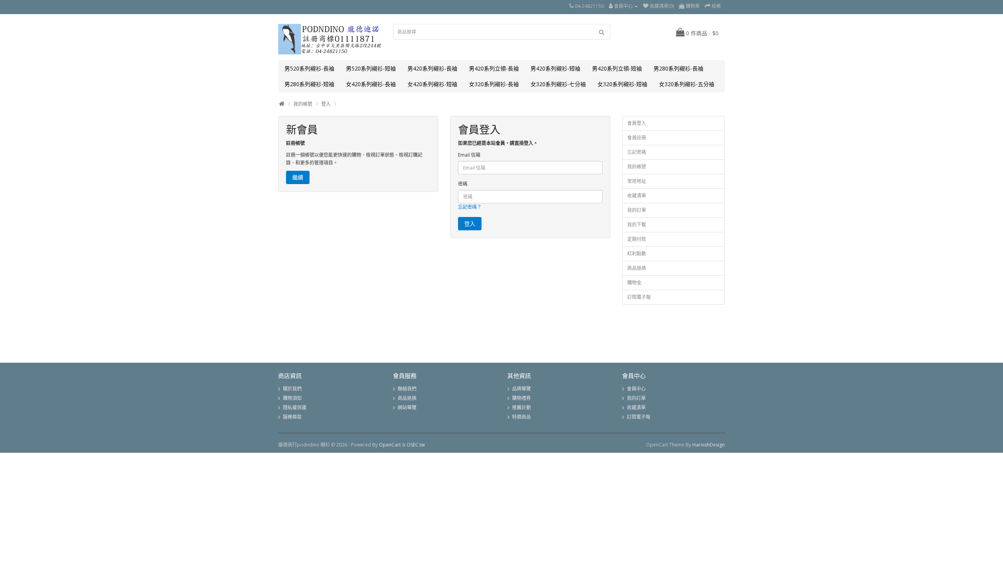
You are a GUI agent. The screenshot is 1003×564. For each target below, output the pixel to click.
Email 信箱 (469, 155)
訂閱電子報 (639, 297)
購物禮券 (521, 398)
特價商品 (521, 417)
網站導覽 (407, 407)
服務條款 (292, 417)
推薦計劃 (521, 407)
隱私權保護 (294, 407)
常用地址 (636, 181)
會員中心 (636, 388)
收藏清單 (636, 195)
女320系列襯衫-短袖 (622, 84)
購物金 (634, 282)
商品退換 (636, 268)
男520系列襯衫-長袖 (309, 68)
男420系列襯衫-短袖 (555, 68)
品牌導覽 (521, 388)
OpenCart (390, 444)
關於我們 (292, 388)
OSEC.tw (416, 444)
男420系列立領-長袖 (494, 68)
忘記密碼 (636, 152)
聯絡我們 (407, 388)
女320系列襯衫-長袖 (494, 84)
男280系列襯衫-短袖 (309, 84)
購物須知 (292, 398)
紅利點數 (636, 253)
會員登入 (636, 123)
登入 (326, 104)
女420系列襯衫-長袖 (371, 84)
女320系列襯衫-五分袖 (686, 84)
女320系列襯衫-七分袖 (558, 84)
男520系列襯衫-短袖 (371, 68)
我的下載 (636, 224)
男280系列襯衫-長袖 (678, 68)
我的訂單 (636, 210)
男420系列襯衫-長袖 (432, 68)
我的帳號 (302, 104)
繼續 (297, 177)
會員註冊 (636, 137)
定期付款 (636, 239)
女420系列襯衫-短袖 (432, 84)
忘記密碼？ (470, 207)
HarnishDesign (708, 444)
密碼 (462, 184)
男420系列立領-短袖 (617, 68)
